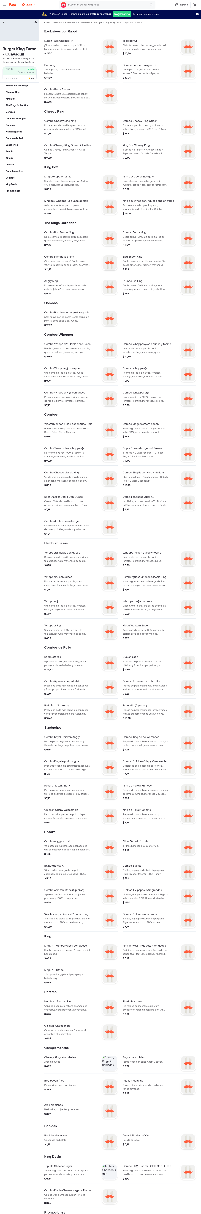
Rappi (47, 22)
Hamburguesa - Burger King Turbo (18, 62)
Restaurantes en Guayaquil (90, 22)
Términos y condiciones (146, 14)
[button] (29, 4)
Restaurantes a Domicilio (64, 22)
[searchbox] (107, 5)
